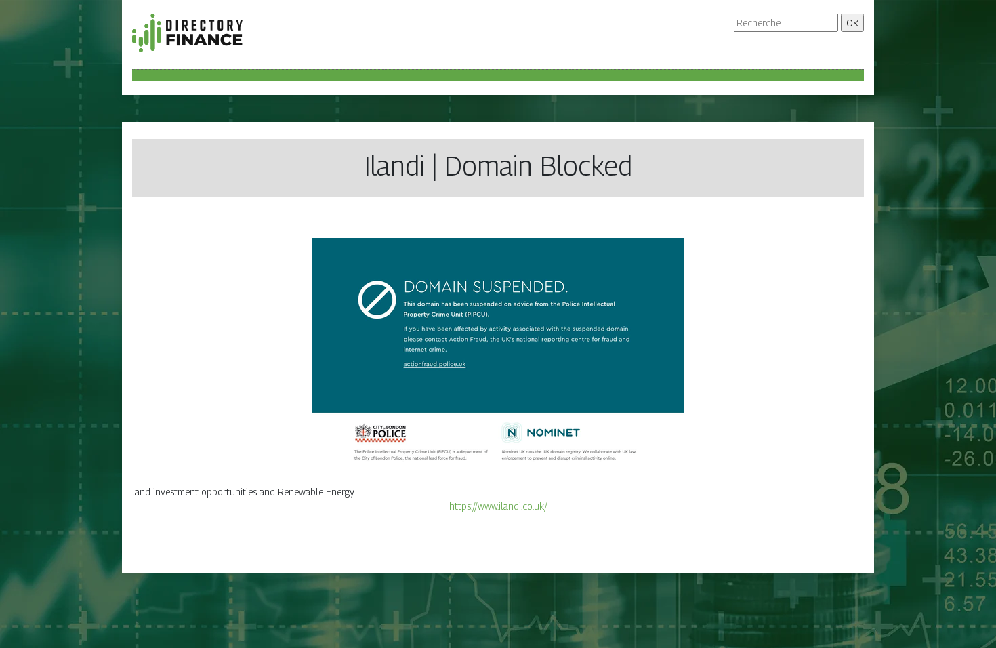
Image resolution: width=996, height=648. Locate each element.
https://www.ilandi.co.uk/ (498, 506)
